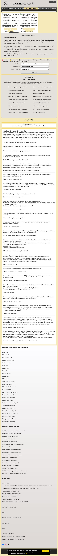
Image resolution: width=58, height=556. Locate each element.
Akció (39, 8)
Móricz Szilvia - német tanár (9, 441)
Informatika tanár (6, 373)
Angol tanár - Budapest (8, 381)
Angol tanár (5, 352)
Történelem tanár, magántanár (41, 103)
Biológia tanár (6, 376)
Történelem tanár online (8, 405)
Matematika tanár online (8, 395)
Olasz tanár (5, 365)
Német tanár (5, 355)
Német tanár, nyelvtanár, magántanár (42, 87)
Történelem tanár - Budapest (10, 403)
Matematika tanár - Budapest (10, 392)
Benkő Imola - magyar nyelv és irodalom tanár (14, 471)
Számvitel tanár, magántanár (40, 106)
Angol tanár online (7, 384)
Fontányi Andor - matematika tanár (11, 452)
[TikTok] (9, 544)
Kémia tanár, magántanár (39, 93)
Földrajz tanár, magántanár (15, 106)
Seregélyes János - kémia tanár (10, 463)
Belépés (53, 2)
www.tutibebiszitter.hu (19, 536)
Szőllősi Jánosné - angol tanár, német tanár (13, 431)
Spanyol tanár (6, 371)
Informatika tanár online (8, 416)
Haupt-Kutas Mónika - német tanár (11, 433)
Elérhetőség (53, 8)
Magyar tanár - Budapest (8, 397)
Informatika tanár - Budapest (10, 413)
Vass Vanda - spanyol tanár (9, 457)
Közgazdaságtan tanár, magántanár (17, 109)
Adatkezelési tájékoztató (9, 507)
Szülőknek (16, 8)
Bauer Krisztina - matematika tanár (11, 449)
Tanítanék (22, 8)
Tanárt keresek (10, 8)
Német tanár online (7, 389)
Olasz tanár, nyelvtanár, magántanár (17, 96)
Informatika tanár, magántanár (16, 103)
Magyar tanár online (7, 400)
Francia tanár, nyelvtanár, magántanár (18, 99)
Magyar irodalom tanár (8, 360)
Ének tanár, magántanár (39, 112)
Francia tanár (5, 368)
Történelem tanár (7, 363)
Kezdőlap (4, 8)
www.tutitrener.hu (19, 539)
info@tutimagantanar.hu (14, 493)
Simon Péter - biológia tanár (9, 468)
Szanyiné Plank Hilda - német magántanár (13, 444)
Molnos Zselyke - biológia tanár (10, 465)
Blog (49, 8)
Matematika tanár (7, 357)
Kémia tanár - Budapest (8, 421)
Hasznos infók (44, 8)
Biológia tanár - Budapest (9, 419)
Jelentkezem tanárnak (30, 8)
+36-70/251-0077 (15, 491)
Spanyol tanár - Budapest (9, 411)
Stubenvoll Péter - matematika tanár (12, 455)
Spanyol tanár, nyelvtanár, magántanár (42, 96)
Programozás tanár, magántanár (41, 109)
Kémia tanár (5, 379)
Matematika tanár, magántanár (16, 90)
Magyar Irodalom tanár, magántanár (42, 90)
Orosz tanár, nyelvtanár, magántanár (42, 99)
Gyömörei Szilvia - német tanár (10, 436)
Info (26, 553)
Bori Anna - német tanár (8, 439)
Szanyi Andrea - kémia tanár (9, 460)
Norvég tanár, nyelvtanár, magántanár (18, 112)
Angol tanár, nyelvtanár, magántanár (17, 87)
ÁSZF (3, 512)
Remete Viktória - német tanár (10, 447)
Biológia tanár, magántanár (15, 93)
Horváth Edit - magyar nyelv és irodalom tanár (14, 473)
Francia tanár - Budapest (8, 408)
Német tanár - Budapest (8, 387)
